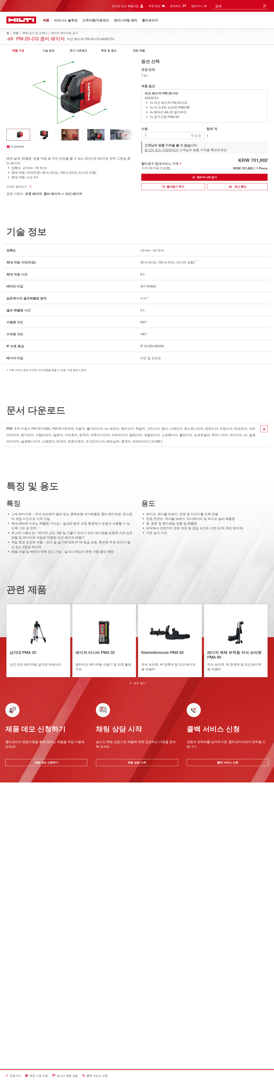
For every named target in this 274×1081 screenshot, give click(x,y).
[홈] (21, 20)
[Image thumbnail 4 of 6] (96, 135)
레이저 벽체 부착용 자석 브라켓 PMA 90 (234, 654)
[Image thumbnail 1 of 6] (18, 135)
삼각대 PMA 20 (23, 652)
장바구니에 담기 (207, 177)
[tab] (18, 50)
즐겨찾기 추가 (175, 186)
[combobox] (240, 5)
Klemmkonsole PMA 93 (162, 652)
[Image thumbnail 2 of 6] (44, 135)
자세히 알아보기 (16, 186)
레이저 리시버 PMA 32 (95, 652)
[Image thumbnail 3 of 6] (70, 135)
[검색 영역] (265, 5)
